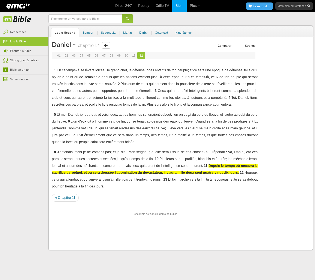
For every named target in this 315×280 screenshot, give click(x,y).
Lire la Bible (18, 41)
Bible (179, 5)
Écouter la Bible (20, 50)
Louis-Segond (65, 32)
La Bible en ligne (17, 19)
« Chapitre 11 (65, 197)
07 (104, 55)
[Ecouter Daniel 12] (106, 45)
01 (59, 55)
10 (126, 55)
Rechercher (18, 32)
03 (74, 55)
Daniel (61, 44)
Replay (143, 5)
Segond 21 (108, 32)
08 (111, 55)
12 (141, 55)
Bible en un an (20, 69)
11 (133, 55)
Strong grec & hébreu (24, 60)
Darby (143, 32)
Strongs (249, 45)
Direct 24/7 (123, 5)
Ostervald (161, 32)
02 (66, 55)
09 (119, 55)
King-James (184, 32)
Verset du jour (19, 79)
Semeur (88, 32)
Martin (127, 32)
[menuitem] (24, 32)
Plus (194, 5)
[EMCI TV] (18, 5)
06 (96, 55)
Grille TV (162, 5)
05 (89, 55)
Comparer (224, 45)
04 (81, 55)
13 (165, 179)
